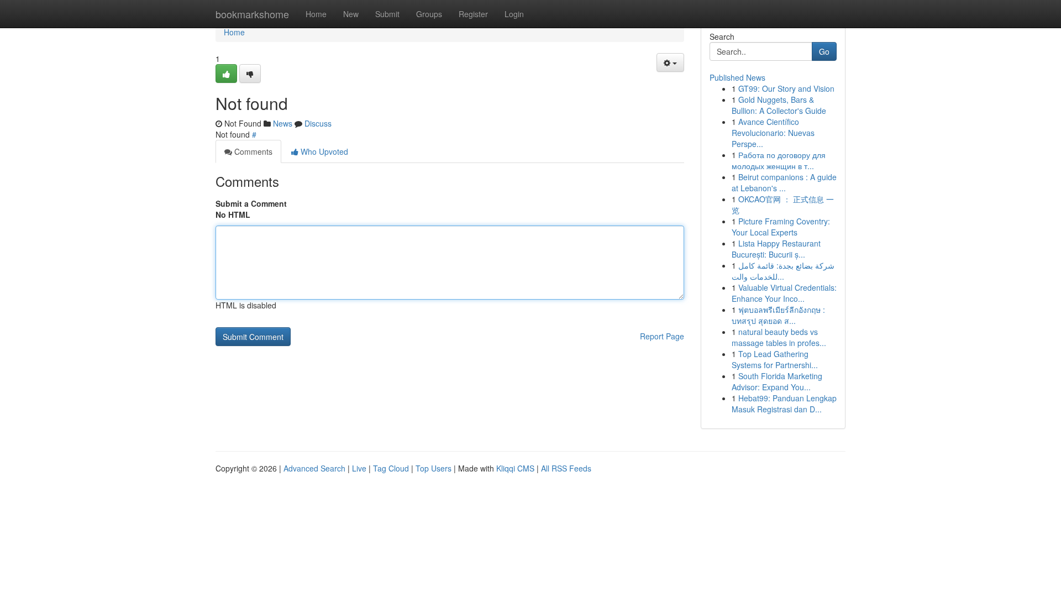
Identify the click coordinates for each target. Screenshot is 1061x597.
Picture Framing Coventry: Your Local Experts (781, 227)
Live (359, 468)
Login (514, 13)
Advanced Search (314, 468)
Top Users (433, 468)
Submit (387, 13)
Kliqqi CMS (515, 468)
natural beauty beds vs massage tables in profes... (779, 337)
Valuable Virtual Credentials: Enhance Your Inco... (784, 293)
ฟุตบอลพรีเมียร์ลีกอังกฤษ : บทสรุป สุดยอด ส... (778, 315)
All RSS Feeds (566, 468)
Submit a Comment (251, 203)
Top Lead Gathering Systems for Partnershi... (775, 359)
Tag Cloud (391, 468)
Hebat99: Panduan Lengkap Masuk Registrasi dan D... (784, 403)
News (282, 123)
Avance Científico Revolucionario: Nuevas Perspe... (773, 132)
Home (316, 13)
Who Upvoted (323, 151)
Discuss (318, 123)
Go (824, 51)
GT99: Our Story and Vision (786, 88)
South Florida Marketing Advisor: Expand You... (777, 381)
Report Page (662, 336)
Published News (737, 77)
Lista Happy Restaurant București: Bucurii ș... (776, 249)
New (351, 13)
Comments (252, 151)
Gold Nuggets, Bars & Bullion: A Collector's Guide (779, 105)
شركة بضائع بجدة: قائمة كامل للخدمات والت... (783, 271)
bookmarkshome (252, 14)
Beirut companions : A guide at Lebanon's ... (784, 182)
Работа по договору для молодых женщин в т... (779, 160)
